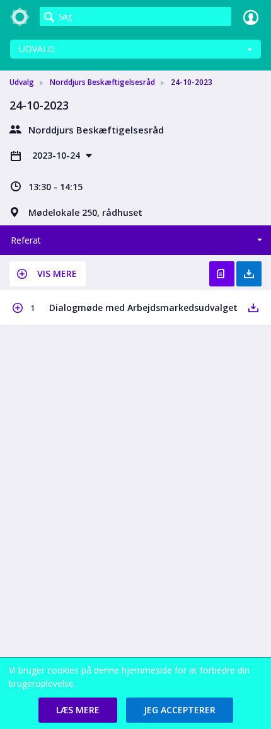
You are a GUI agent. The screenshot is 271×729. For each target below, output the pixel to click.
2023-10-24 (57, 155)
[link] (20, 17)
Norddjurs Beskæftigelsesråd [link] (102, 82)
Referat (26, 240)
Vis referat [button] (221, 273)
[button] (47, 273)
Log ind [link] (251, 17)
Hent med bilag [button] (249, 273)
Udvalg (36, 49)
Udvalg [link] (21, 82)
